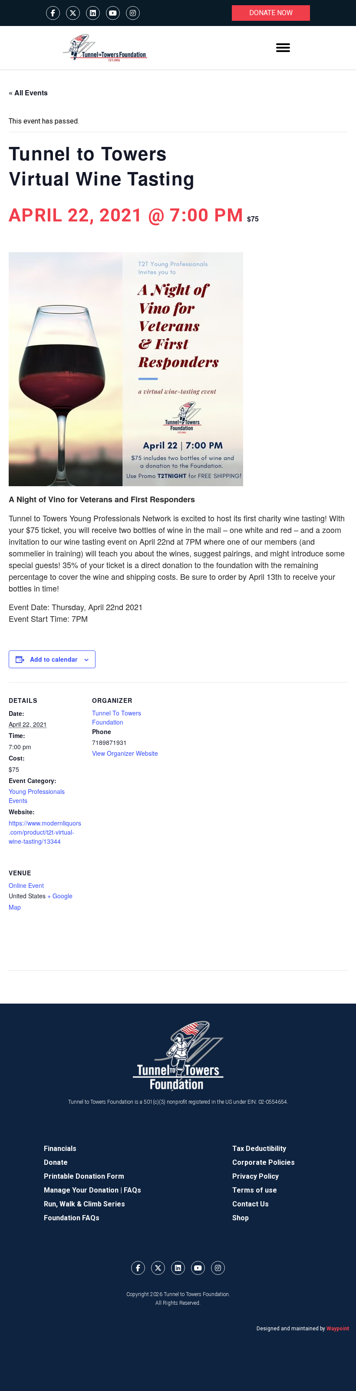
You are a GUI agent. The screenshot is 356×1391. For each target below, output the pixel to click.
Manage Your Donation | (84, 1190)
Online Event (26, 885)
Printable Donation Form (84, 1176)
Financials (60, 1148)
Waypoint (337, 1329)
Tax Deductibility (259, 1148)
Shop (240, 1218)
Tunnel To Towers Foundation (116, 717)
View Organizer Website (125, 753)
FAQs (132, 1190)
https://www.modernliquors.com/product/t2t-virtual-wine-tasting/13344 (45, 832)
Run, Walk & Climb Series (84, 1204)
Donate (56, 1162)
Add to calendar (53, 659)
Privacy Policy (255, 1176)
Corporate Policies (263, 1162)
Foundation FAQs (71, 1218)
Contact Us (250, 1204)
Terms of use (254, 1190)
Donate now (271, 13)
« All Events (28, 93)
